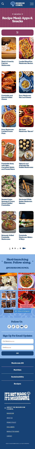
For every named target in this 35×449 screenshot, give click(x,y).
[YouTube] (21, 326)
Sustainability (17, 377)
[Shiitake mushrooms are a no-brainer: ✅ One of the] (26, 281)
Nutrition (17, 370)
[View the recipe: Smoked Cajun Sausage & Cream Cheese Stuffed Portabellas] (8, 186)
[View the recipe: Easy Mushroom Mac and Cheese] (26, 82)
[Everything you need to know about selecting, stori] (8, 299)
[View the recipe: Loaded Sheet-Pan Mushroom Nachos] (26, 48)
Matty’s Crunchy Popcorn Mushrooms (7, 63)
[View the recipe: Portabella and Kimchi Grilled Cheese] (8, 82)
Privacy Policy (11, 422)
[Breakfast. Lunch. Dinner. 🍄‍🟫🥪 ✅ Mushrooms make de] (26, 299)
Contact (9, 436)
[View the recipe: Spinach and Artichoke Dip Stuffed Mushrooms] (26, 150)
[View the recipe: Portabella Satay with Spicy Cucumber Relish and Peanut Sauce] (8, 150)
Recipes (17, 384)
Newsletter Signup (13, 431)
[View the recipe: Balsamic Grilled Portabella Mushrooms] (8, 222)
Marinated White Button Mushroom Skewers (25, 201)
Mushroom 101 (17, 363)
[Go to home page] (17, 396)
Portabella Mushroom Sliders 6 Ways (25, 237)
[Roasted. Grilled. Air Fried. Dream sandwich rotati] (8, 281)
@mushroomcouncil (17, 268)
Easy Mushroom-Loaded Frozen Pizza (7, 131)
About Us (10, 418)
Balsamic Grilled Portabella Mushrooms (7, 237)
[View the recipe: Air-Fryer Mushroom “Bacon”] (26, 116)
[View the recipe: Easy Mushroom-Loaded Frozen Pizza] (8, 116)
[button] (17, 32)
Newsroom (10, 413)
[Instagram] (17, 326)
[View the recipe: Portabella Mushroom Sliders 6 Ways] (26, 222)
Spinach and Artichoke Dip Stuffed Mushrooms (26, 165)
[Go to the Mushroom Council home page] (17, 3)
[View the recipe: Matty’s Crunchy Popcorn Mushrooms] (8, 48)
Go (17, 353)
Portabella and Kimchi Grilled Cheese (7, 97)
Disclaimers (10, 427)
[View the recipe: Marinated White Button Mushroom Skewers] (26, 186)
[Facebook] (9, 326)
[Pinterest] (26, 326)
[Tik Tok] (13, 326)
